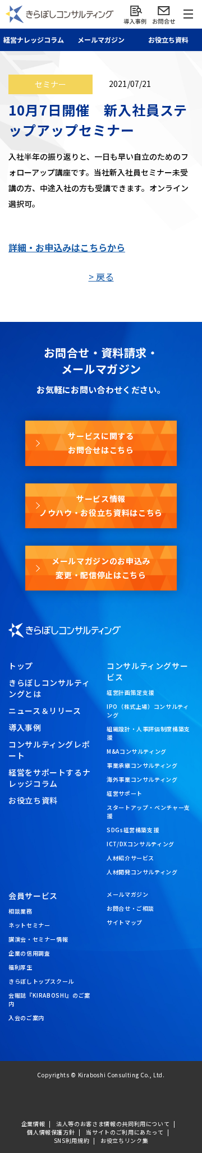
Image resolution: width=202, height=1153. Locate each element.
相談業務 (20, 911)
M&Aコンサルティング (137, 751)
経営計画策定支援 (130, 692)
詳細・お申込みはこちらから (66, 247)
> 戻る (101, 276)
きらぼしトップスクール (41, 981)
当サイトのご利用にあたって (124, 1132)
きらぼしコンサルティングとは (49, 688)
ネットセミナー (29, 925)
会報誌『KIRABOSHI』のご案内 (49, 999)
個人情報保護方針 (51, 1132)
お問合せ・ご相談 (130, 908)
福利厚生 (20, 967)
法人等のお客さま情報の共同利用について (112, 1123)
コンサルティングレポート (49, 750)
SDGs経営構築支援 (133, 829)
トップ (20, 665)
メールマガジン (127, 894)
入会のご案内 (26, 1017)
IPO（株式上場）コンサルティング (148, 710)
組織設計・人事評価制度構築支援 (148, 733)
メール (101, 39)
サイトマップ (125, 922)
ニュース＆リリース (44, 710)
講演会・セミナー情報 (38, 939)
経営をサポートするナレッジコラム (49, 778)
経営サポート (125, 793)
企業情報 (33, 1123)
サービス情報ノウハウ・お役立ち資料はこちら (101, 505)
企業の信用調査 (29, 953)
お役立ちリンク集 (124, 1140)
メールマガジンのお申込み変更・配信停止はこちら (101, 567)
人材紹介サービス (130, 858)
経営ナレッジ (33, 39)
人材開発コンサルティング (142, 872)
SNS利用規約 (71, 1140)
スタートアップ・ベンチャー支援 (148, 811)
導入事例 (25, 727)
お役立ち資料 (168, 39)
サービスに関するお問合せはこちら (101, 442)
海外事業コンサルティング (142, 779)
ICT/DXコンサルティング (141, 844)
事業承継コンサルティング (142, 765)
